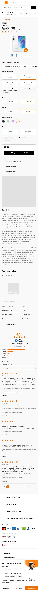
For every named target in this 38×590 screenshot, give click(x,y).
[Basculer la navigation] (2, 2)
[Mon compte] (32, 2)
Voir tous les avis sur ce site (19, 346)
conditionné (13, 2)
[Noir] (3, 121)
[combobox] (16, 7)
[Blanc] (17, 121)
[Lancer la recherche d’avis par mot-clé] (35, 368)
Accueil (7, 19)
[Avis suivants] (33, 487)
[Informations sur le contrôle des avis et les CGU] (27, 343)
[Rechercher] (33, 7)
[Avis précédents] (4, 486)
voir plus (7, 386)
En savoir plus (7, 92)
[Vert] (8, 121)
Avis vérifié (5, 375)
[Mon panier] (35, 2)
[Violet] (13, 121)
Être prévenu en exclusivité (20, 153)
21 (29, 486)
